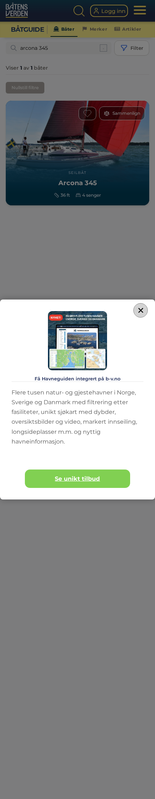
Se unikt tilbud (77, 478)
